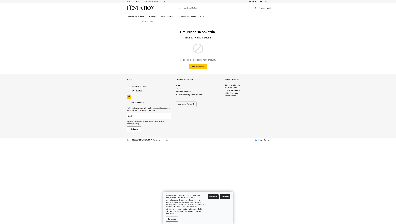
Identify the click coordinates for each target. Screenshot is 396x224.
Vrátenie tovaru (230, 96)
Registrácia (263, 1)
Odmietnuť (213, 197)
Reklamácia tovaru (231, 93)
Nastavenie (172, 219)
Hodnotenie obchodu (232, 85)
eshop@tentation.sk (139, 86)
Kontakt (137, 1)
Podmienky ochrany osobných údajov (189, 95)
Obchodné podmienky (152, 1)
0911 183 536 (137, 91)
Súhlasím (225, 197)
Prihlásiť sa (134, 129)
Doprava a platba (231, 88)
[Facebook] (129, 96)
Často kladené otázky (232, 90)
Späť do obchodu (198, 67)
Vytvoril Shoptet (263, 140)
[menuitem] (135, 16)
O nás (128, 1)
